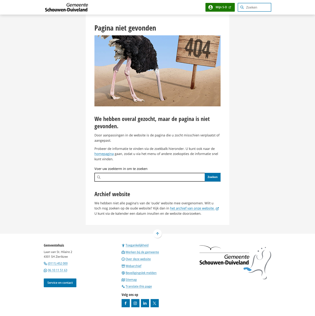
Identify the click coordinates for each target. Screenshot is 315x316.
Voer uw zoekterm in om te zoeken (120, 168)
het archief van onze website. (194, 208)
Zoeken (213, 177)
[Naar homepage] (67, 7)
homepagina (104, 154)
